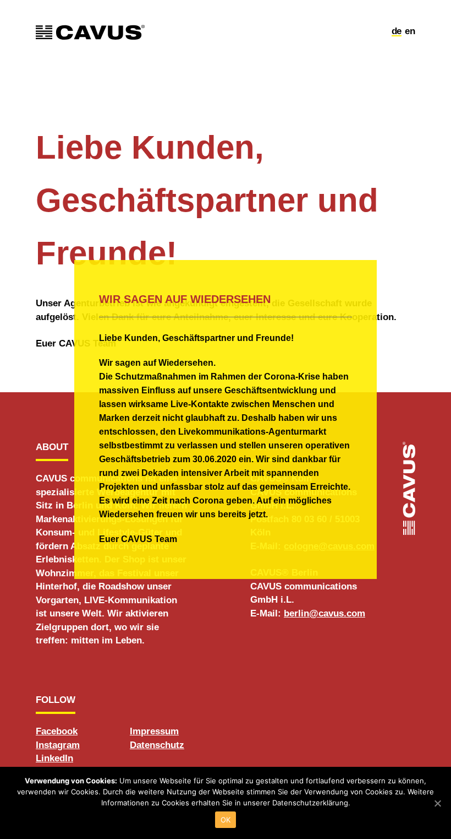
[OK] (437, 803)
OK (226, 819)
